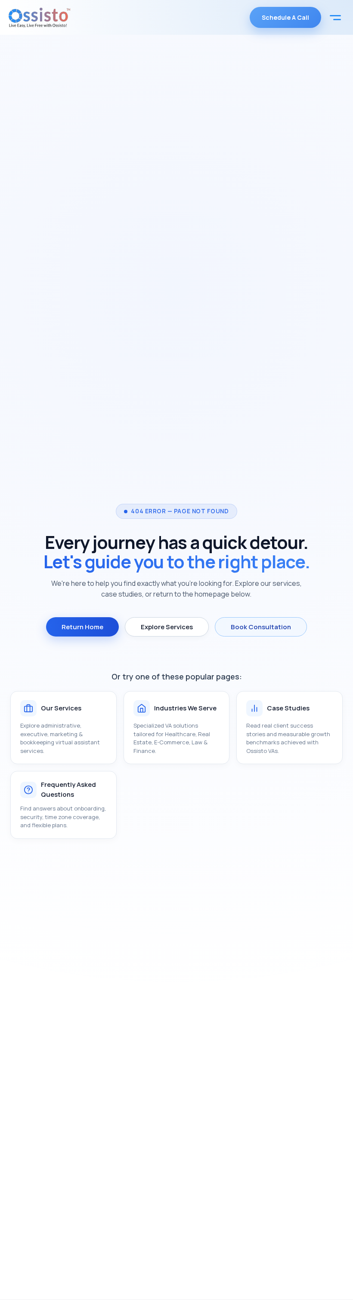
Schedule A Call (285, 17)
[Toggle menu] (335, 18)
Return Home (82, 626)
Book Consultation (261, 626)
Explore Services (167, 626)
